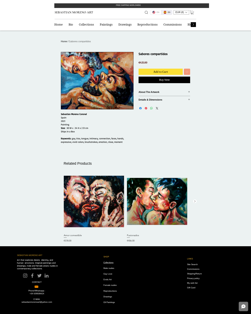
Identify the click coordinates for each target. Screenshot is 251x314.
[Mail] (36, 287)
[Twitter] (39, 275)
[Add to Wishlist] (187, 72)
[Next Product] (195, 201)
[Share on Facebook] (140, 108)
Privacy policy (193, 278)
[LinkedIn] (46, 275)
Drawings (107, 296)
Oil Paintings (109, 302)
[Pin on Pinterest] (146, 108)
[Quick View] (94, 201)
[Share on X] (157, 108)
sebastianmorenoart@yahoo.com (36, 302)
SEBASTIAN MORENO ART (74, 12)
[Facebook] (32, 275)
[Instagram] (25, 275)
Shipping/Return (194, 274)
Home (64, 41)
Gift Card (191, 287)
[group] (125, 207)
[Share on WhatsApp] (151, 108)
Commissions (193, 269)
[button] (181, 12)
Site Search (192, 264)
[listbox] (181, 12)
